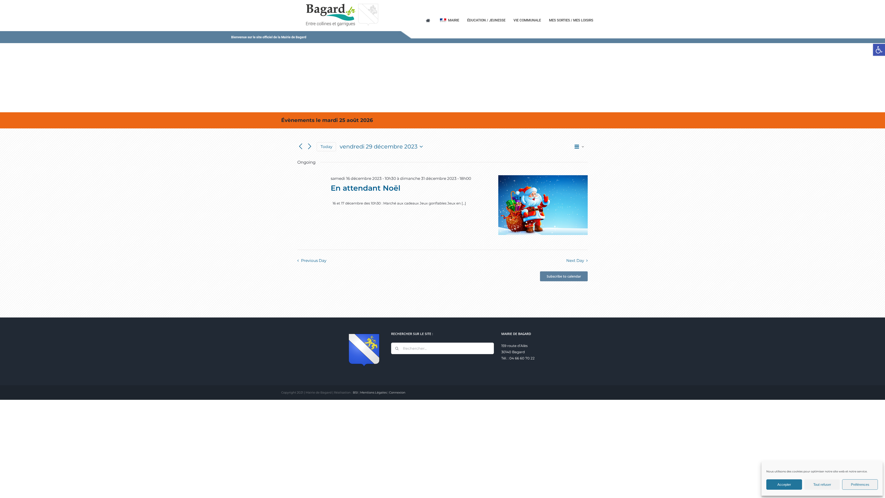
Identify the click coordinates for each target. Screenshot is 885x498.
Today (326, 146)
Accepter (784, 484)
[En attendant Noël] (543, 205)
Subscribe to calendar (564, 276)
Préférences (860, 484)
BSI (355, 392)
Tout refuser (822, 484)
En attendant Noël (365, 188)
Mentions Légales (373, 392)
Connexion (397, 392)
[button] (879, 50)
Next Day (575, 260)
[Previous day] (300, 146)
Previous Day (313, 260)
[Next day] (309, 146)
